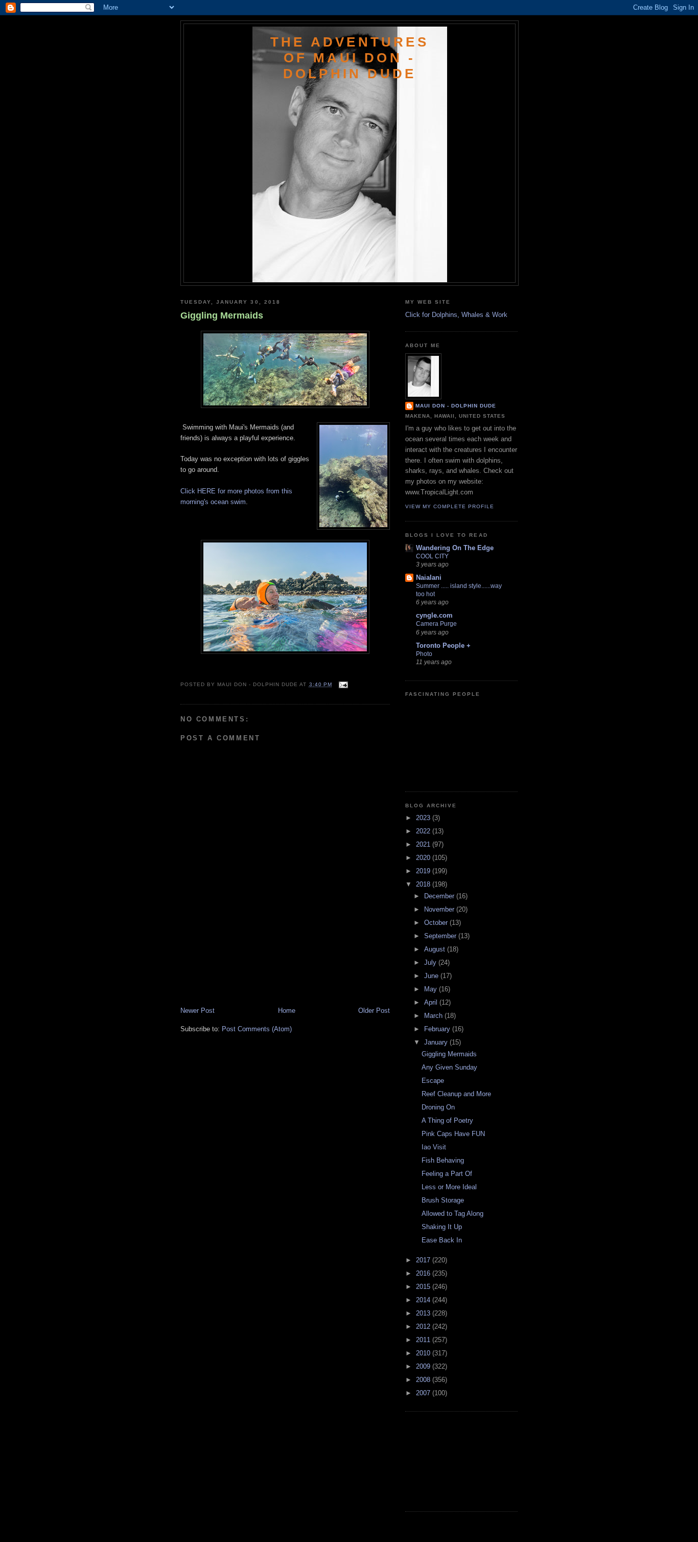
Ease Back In (442, 1240)
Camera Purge (436, 623)
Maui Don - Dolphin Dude (455, 406)
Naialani (428, 577)
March (434, 1015)
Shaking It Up (442, 1227)
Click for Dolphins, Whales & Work (456, 315)
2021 (424, 844)
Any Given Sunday (449, 1067)
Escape (433, 1080)
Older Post (374, 1010)
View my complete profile (449, 506)
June (432, 976)
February (438, 1029)
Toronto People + (443, 645)
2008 (424, 1380)
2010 (424, 1353)
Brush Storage (443, 1200)
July (431, 962)
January (437, 1042)
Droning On (438, 1107)
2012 (424, 1326)
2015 (424, 1286)
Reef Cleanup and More (456, 1094)
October (437, 922)
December (440, 896)
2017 (424, 1260)
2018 (424, 884)
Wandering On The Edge (455, 548)
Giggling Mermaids (221, 315)
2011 (424, 1340)
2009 (424, 1366)
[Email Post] (342, 684)
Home (286, 1010)
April (431, 1002)
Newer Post (197, 1010)
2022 (424, 831)
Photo (424, 653)
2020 (424, 857)
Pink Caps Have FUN (453, 1134)
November (440, 909)
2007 (424, 1393)
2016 (424, 1273)
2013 (424, 1313)
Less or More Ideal (449, 1187)
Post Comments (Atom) (257, 1029)
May (431, 989)
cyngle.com (434, 615)
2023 (424, 818)
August (435, 949)
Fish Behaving (443, 1160)
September (441, 936)
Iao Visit (434, 1147)
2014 (424, 1300)
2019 (424, 871)
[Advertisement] (240, 983)
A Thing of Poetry (447, 1120)
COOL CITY (432, 556)
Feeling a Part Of (447, 1173)
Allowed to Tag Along (452, 1213)
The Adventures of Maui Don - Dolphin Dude (349, 57)
